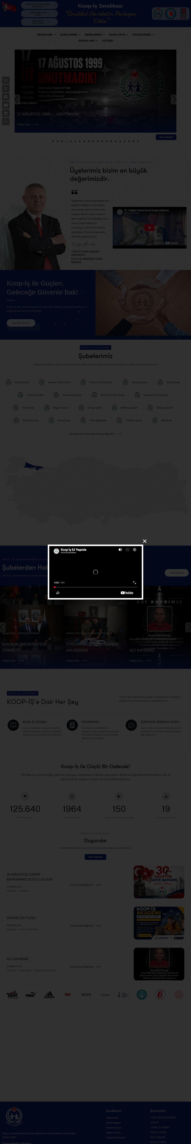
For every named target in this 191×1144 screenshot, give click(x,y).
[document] (95, 572)
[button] (144, 541)
